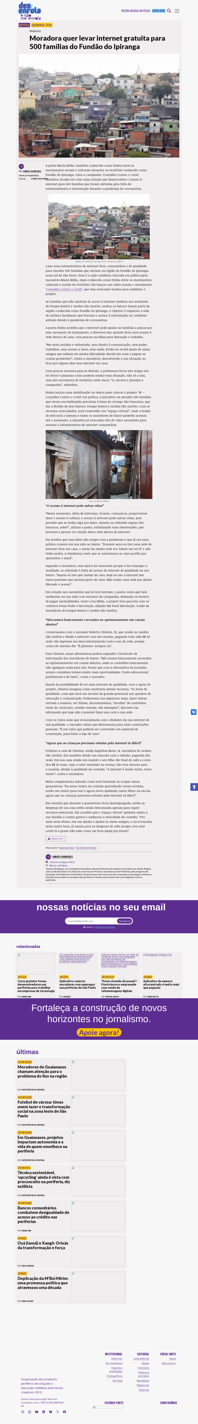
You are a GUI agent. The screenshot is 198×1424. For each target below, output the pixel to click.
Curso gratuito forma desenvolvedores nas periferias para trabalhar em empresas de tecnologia (36, 986)
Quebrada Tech (42, 25)
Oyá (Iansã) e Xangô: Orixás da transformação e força (43, 1245)
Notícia (24, 25)
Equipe (145, 1363)
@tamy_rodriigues (58, 865)
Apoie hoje (158, 11)
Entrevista (108, 977)
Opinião (148, 977)
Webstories (143, 1385)
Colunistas (143, 1367)
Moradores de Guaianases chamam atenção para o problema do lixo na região (42, 1071)
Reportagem (24, 1062)
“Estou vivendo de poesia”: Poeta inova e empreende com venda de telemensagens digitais (119, 986)
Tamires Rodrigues (32, 171)
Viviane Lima (26, 1230)
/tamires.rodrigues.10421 (62, 862)
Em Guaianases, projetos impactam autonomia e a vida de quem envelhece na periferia (42, 1144)
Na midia (117, 1380)
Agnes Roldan (27, 1301)
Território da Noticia (86, 847)
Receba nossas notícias (135, 11)
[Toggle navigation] (177, 10)
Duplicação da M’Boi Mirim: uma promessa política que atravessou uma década (43, 1283)
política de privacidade (105, 927)
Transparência (114, 1376)
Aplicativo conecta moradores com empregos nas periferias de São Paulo (77, 984)
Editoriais (144, 1389)
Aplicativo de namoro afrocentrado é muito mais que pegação (161, 984)
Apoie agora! (99, 1032)
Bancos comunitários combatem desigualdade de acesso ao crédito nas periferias (43, 1214)
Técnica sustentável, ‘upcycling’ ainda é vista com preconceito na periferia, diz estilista (44, 1179)
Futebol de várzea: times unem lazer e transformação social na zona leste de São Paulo (44, 1109)
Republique (143, 1380)
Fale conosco (169, 1363)
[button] (194, 787)
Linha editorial (141, 1358)
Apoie (173, 1358)
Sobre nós (116, 1358)
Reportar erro (57, 838)
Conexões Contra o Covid (64, 289)
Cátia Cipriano (27, 1266)
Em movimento (114, 1363)
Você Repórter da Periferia (32, 1089)
